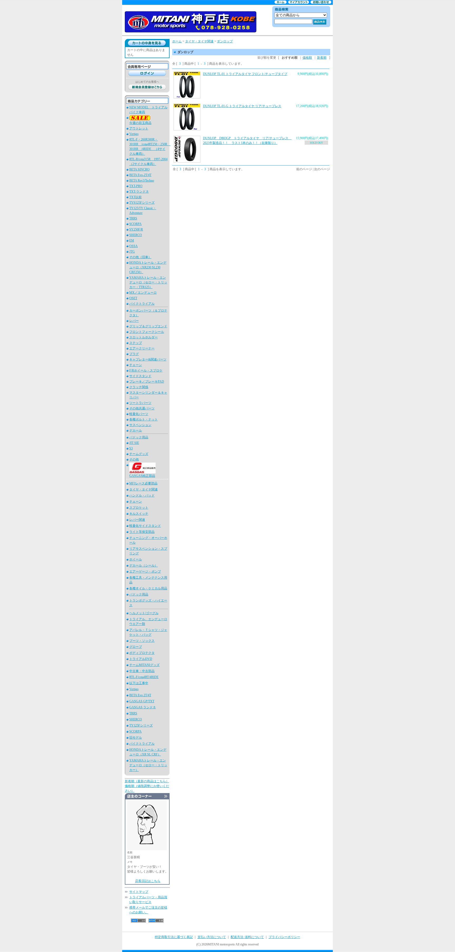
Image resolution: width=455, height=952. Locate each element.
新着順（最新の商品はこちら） (147, 781)
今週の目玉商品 (140, 123)
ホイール (135, 559)
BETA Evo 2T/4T (140, 695)
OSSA (133, 246)
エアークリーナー (142, 348)
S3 (131, 448)
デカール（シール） (143, 565)
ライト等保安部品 (142, 532)
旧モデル (135, 737)
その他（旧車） (140, 257)
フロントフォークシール (146, 332)
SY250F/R (136, 229)
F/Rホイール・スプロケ (145, 370)
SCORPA (135, 224)
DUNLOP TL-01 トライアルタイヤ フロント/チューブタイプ (245, 74)
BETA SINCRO (139, 169)
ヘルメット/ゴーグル (144, 613)
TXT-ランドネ (139, 191)
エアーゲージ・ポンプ (145, 571)
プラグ (134, 354)
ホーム (177, 41)
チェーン (135, 365)
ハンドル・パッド (142, 495)
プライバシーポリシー (284, 937)
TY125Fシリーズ (141, 725)
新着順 (322, 57)
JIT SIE (134, 443)
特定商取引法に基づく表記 (174, 937)
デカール (135, 430)
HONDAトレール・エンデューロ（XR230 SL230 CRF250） (147, 267)
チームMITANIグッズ (144, 665)
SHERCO (135, 235)
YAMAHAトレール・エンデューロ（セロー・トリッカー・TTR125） (148, 282)
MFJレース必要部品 (143, 483)
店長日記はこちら (147, 881)
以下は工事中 (138, 683)
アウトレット (138, 128)
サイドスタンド (140, 376)
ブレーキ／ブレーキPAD (146, 381)
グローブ (135, 647)
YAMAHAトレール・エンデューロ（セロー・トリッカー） (148, 765)
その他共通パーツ (142, 408)
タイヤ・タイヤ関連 (143, 489)
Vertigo (134, 134)
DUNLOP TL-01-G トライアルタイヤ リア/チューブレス (242, 106)
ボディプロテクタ (142, 653)
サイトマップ (138, 892)
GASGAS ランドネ (142, 707)
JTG (132, 251)
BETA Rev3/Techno (141, 180)
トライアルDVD (140, 659)
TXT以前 (135, 197)
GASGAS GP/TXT (141, 701)
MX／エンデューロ (143, 292)
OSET (133, 298)
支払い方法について (211, 937)
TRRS (133, 218)
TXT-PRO (135, 186)
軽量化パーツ (138, 414)
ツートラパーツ (140, 403)
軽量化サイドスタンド (145, 526)
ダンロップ (225, 41)
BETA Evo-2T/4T (140, 175)
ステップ (135, 343)
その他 (134, 459)
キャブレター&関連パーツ (147, 359)
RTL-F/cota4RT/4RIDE (144, 677)
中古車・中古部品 (142, 671)
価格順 (307, 57)
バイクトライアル (142, 303)
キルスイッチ (138, 513)
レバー (134, 321)
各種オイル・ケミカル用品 (148, 588)
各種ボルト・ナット (143, 419)
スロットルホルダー (143, 337)
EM (131, 240)
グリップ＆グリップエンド (148, 326)
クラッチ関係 (138, 387)
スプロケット (138, 507)
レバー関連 (137, 520)
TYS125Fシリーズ (142, 202)
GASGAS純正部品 (142, 476)
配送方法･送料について (247, 937)
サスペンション (140, 425)
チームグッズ (138, 454)
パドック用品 (138, 437)
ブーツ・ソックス (142, 641)
